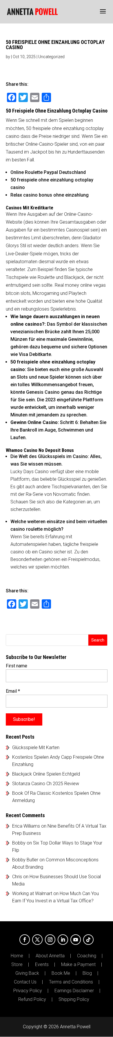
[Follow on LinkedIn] (63, 939)
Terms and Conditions (71, 982)
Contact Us (25, 982)
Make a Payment (78, 965)
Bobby (18, 843)
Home (17, 956)
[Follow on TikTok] (88, 939)
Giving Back (27, 973)
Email (13, 691)
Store (17, 965)
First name (16, 666)
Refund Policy (32, 999)
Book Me (61, 973)
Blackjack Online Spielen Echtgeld (46, 774)
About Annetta (50, 956)
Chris (17, 876)
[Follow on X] (37, 939)
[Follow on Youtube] (75, 939)
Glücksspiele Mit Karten (35, 747)
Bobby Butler (25, 860)
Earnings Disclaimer (74, 991)
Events (42, 965)
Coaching (86, 956)
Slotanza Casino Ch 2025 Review (45, 783)
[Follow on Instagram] (50, 939)
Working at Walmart (32, 893)
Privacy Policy (27, 991)
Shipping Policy (74, 999)
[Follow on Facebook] (24, 939)
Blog (87, 973)
